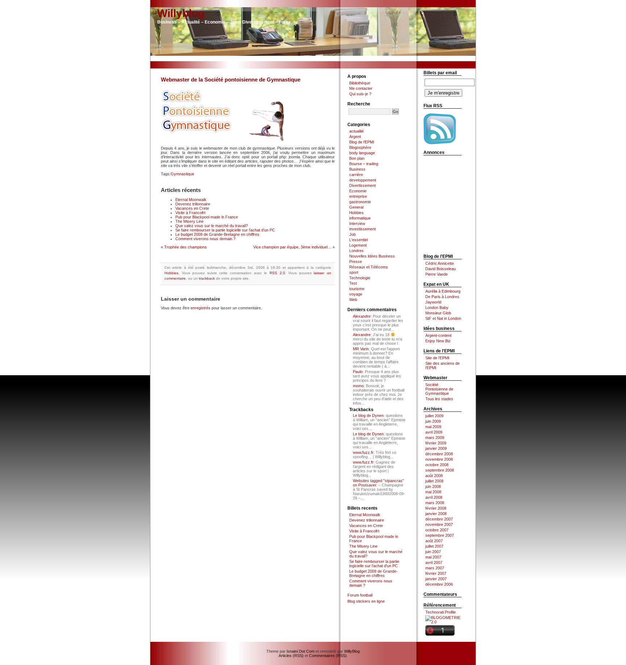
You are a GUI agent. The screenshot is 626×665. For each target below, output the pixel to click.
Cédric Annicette (439, 263)
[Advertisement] (313, 58)
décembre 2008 (439, 454)
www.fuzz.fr (363, 452)
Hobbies (171, 273)
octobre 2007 (436, 530)
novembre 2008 (439, 459)
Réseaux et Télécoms (368, 267)
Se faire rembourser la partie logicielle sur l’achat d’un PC (225, 230)
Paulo (358, 371)
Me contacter (360, 88)
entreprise (358, 196)
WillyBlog (352, 651)
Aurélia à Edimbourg (442, 291)
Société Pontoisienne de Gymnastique (439, 389)
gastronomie (360, 202)
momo (358, 386)
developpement (362, 180)
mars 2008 (434, 503)
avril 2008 (433, 497)
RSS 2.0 (277, 273)
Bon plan (356, 158)
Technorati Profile (440, 612)
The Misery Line (189, 221)
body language (362, 153)
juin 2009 (433, 421)
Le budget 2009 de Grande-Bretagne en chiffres (217, 234)
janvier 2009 (436, 448)
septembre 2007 (439, 535)
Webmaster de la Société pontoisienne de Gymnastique (230, 79)
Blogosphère (360, 147)
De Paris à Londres (442, 296)
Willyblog (181, 13)
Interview (357, 223)
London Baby (436, 307)
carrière (356, 174)
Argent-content (438, 335)
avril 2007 (433, 562)
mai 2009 (433, 426)
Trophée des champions (185, 247)
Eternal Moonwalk (190, 199)
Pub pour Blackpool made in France (206, 217)
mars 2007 (434, 568)
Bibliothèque (359, 83)
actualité (356, 131)
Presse (355, 261)
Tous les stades (439, 399)
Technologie (359, 278)
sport (353, 272)
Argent (355, 136)
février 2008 (435, 508)
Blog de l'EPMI (361, 142)
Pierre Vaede (436, 274)
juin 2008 (433, 486)
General (356, 207)
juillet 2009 (434, 416)
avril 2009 (433, 432)
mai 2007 (433, 557)
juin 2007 (433, 551)
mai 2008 (433, 492)
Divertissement (362, 185)
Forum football (359, 595)
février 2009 (435, 443)
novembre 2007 (439, 524)
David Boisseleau (440, 269)
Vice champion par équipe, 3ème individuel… (292, 247)
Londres (356, 250)
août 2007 (434, 541)
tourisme (356, 289)
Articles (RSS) (291, 655)
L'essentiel (358, 240)
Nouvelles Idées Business (372, 256)
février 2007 (435, 573)
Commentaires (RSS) (328, 655)
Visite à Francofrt (190, 212)
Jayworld (433, 302)
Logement (358, 245)
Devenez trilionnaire (192, 204)
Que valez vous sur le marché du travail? (211, 225)
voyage (355, 294)
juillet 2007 (434, 546)
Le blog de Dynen (368, 415)
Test (353, 283)
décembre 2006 (439, 584)
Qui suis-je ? (360, 94)
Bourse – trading (363, 164)
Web (353, 299)
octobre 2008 (436, 465)
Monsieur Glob (438, 313)
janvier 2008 (436, 513)
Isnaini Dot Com (300, 651)
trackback (207, 278)
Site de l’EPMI (437, 358)
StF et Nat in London (443, 318)
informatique (360, 218)
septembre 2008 (439, 470)
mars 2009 (434, 437)
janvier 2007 (436, 579)
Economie (358, 191)
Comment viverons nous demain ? (205, 239)
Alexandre (362, 316)
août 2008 (434, 475)
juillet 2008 (434, 481)
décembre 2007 (439, 519)
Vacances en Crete (192, 208)
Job (352, 234)
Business (357, 169)
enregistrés (200, 308)
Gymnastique (182, 174)
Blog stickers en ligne (366, 601)
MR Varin (361, 349)
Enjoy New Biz (438, 341)
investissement (362, 229)
